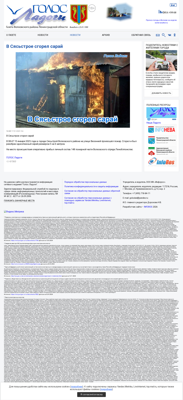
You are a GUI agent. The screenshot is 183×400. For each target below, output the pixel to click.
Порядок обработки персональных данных (85, 182)
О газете (11, 35)
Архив (106, 35)
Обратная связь (141, 35)
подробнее (76, 386)
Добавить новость (161, 93)
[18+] (47, 17)
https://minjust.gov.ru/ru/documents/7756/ (25, 240)
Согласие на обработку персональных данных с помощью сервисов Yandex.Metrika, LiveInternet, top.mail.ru (88, 200)
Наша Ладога (153, 122)
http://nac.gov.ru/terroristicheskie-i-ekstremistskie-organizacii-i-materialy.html (36, 276)
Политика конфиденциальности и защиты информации (91, 186)
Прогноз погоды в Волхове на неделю (161, 20)
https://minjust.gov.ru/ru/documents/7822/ (25, 294)
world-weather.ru (161, 23)
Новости (43, 35)
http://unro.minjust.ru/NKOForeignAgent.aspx (25, 264)
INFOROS (148, 207)
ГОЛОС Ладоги (14, 157)
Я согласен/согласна (91, 394)
